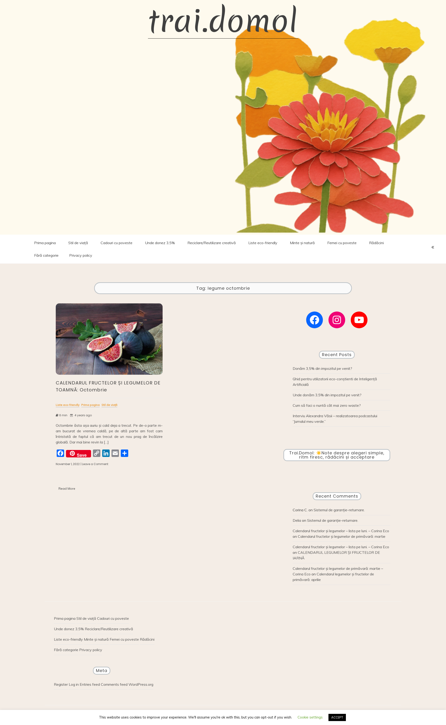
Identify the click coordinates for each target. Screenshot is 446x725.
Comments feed (114, 684)
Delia (297, 520)
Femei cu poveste (342, 242)
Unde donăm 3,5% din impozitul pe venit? (327, 395)
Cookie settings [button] (310, 717)
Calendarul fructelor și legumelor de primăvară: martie (341, 536)
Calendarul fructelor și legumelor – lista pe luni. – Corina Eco (341, 530)
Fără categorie (46, 255)
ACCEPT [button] (337, 717)
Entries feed (90, 684)
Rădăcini (376, 242)
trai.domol (223, 21)
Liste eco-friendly (262, 242)
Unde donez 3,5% (160, 242)
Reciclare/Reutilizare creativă (211, 242)
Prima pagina (45, 242)
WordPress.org (140, 684)
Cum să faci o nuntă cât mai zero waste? (327, 405)
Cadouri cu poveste (116, 242)
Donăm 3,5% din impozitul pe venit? (322, 368)
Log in (74, 684)
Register (61, 684)
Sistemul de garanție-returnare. (339, 510)
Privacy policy (80, 255)
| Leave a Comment (94, 464)
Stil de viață (78, 242)
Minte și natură (302, 242)
